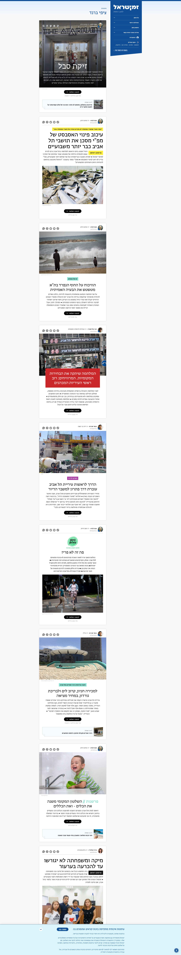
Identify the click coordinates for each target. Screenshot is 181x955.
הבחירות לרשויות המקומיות (76, 329)
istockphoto (44, 795)
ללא (42, 474)
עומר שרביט (93, 426)
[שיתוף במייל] (54, 26)
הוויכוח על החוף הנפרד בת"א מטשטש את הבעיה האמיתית (73, 287)
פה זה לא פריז (73, 552)
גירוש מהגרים (82, 850)
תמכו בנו (62, 929)
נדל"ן (84, 633)
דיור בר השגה (82, 426)
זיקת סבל (72, 65)
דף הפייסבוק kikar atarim (47, 680)
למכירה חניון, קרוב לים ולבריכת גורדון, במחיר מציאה (72, 693)
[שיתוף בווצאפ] (43, 26)
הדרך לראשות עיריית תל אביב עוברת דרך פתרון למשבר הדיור (72, 486)
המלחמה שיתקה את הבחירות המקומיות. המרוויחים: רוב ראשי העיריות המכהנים (73, 378)
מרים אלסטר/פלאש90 (46, 274)
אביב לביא (93, 24)
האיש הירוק (83, 24)
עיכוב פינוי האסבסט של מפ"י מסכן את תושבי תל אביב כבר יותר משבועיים (75, 140)
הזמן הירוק (84, 528)
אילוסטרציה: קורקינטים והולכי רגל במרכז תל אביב (87, 611)
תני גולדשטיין (92, 329)
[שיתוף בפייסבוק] (47, 26)
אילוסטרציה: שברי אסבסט (94, 202)
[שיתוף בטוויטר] (50, 26)
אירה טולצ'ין (93, 850)
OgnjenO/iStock (46, 205)
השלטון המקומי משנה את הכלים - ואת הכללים (72, 803)
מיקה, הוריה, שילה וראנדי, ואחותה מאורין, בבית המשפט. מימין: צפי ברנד (81, 922)
